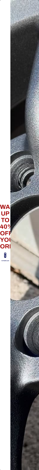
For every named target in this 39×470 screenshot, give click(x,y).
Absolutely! (5, 255)
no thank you (5, 260)
